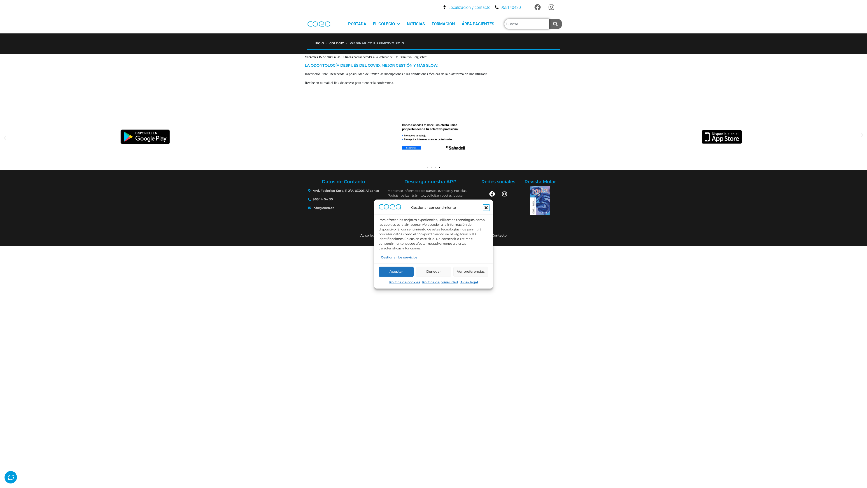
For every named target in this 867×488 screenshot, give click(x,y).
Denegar (433, 271)
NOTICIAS (416, 23)
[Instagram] (551, 7)
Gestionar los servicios (399, 257)
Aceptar (396, 271)
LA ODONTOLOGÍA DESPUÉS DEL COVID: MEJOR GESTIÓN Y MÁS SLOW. (371, 65)
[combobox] (526, 24)
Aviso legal (469, 282)
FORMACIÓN (443, 23)
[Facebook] (537, 7)
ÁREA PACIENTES (478, 23)
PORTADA (357, 23)
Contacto (499, 235)
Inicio (318, 43)
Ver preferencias (471, 271)
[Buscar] (555, 24)
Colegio (337, 43)
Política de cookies (404, 282)
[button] (486, 207)
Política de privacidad (440, 282)
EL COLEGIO (384, 23)
